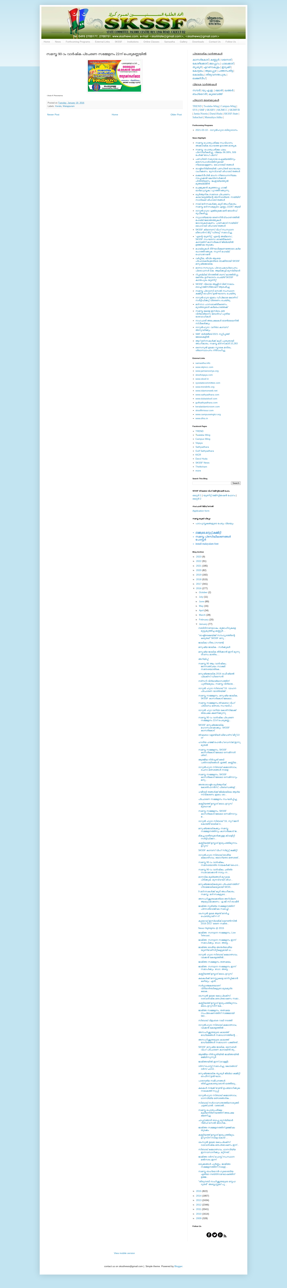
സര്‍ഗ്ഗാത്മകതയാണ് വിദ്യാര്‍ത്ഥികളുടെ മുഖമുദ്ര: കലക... (215, 988)
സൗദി (196, 90)
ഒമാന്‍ (219, 90)
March (202, 615)
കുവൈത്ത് (215, 94)
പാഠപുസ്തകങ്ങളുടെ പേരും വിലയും (214, 523)
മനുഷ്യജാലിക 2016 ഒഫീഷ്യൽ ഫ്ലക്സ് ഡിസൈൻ (216, 675)
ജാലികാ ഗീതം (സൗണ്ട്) (211, 642)
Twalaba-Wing (211, 106)
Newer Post (53, 114)
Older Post (176, 114)
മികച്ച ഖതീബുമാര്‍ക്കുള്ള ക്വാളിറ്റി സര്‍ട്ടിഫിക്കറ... (216, 837)
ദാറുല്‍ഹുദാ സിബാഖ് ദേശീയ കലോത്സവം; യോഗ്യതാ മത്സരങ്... (219, 856)
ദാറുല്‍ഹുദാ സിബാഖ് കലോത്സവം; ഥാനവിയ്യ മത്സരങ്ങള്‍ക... (217, 1096)
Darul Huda (201, 458)
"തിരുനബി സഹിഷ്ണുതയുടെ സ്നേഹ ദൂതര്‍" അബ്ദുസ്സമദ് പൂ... (217, 1183)
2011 (199, 1209)
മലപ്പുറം (214, 63)
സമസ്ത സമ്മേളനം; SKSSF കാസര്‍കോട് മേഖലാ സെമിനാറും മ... (217, 814)
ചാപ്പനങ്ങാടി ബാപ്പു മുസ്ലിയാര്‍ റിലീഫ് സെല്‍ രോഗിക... (215, 1121)
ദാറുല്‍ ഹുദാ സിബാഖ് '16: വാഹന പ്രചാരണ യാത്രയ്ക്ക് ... (217, 689)
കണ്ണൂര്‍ (214, 59)
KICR (198, 454)
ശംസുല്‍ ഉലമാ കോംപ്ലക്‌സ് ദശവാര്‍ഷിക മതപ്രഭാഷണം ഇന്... (218, 1143)
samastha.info (202, 363)
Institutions (133, 41)
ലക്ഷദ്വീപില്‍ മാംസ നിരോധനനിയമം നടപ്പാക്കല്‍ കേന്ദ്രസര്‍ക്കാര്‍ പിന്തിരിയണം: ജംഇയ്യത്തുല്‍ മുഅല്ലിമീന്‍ (216, 179)
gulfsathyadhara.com (206, 402)
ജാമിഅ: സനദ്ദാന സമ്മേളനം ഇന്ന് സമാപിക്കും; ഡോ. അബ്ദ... (217, 941)
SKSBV (210, 109)
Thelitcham (201, 466)
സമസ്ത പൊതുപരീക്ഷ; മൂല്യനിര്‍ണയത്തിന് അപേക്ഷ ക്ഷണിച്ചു (216, 1113)
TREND (197, 106)
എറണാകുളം (211, 67)
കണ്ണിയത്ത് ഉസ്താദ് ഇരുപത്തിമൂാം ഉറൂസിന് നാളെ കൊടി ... (216, 1136)
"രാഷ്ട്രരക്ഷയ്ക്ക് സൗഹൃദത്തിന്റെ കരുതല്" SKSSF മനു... (216, 636)
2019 (199, 574)
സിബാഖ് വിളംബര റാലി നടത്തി (215, 1020)
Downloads (198, 41)
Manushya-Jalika (213, 117)
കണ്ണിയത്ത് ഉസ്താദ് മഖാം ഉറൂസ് (215, 973)
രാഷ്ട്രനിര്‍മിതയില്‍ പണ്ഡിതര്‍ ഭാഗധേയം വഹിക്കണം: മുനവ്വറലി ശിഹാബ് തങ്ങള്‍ (217, 170)
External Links (102, 41)
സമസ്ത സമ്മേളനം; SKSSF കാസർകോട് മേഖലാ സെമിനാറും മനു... (217, 777)
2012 (199, 1204)
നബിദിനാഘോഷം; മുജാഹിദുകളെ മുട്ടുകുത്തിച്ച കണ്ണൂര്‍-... (217, 629)
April (201, 610)
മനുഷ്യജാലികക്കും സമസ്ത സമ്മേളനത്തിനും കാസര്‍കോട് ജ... (218, 829)
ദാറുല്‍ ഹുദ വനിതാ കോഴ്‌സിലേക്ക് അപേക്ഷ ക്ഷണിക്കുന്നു (217, 711)
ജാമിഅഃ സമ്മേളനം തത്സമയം (214, 961)
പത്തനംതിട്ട (225, 70)
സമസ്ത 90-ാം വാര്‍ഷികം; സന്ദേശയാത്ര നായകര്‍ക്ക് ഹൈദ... (219, 863)
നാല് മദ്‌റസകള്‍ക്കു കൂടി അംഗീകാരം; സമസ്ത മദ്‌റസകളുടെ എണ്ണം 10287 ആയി (218, 205)
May (201, 606)
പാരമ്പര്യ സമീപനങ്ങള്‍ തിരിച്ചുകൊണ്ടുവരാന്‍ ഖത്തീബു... (217, 1082)
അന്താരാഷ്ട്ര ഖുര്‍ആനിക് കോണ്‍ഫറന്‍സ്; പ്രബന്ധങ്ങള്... (217, 786)
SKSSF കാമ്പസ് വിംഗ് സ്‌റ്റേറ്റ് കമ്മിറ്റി (217, 850)
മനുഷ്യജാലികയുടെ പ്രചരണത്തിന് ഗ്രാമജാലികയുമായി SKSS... (218, 885)
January (203, 624)
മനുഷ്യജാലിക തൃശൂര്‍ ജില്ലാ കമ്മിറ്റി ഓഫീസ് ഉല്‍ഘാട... (219, 1075)
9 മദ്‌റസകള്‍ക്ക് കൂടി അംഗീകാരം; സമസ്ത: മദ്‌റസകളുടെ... (216, 893)
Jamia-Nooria (201, 113)
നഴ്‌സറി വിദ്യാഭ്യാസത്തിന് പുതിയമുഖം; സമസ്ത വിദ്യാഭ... (216, 682)
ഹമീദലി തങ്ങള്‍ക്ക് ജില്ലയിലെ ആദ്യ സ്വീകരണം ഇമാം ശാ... (219, 793)
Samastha (169, 41)
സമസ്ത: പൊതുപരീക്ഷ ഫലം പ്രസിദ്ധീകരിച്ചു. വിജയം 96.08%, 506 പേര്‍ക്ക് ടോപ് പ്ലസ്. (215, 152)
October (203, 592)
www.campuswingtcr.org (208, 414)
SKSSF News (202, 462)
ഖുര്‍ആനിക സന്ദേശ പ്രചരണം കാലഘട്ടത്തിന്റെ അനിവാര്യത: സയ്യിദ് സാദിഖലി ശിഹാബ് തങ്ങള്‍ (217, 197)
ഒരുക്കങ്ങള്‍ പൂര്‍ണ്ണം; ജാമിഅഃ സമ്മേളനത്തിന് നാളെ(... (214, 1165)
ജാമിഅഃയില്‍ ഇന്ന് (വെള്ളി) (213, 1061)
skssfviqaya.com (204, 375)
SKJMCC (222, 109)
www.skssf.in (202, 378)
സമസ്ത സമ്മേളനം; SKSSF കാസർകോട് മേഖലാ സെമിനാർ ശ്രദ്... (217, 752)
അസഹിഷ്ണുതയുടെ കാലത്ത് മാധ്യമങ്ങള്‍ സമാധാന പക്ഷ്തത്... (218, 1041)
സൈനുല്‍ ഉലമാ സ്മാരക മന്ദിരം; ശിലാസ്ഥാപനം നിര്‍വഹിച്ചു (213, 349)
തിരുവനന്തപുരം (216, 74)
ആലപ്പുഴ (210, 70)
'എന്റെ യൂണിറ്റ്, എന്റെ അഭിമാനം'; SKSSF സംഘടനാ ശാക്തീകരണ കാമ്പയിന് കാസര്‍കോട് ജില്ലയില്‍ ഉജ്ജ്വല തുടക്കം (214, 240)
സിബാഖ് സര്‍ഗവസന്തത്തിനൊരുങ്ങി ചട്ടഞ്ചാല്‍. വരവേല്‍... (218, 1104)
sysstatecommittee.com (207, 382)
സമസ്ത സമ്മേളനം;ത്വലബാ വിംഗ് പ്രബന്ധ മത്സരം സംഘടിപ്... (216, 704)
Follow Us (231, 41)
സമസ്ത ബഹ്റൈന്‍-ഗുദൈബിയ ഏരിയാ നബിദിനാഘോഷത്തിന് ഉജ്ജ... (216, 1174)
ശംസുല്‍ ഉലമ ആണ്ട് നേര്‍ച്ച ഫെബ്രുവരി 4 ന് (213, 914)
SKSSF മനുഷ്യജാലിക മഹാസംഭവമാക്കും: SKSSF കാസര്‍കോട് (214, 728)
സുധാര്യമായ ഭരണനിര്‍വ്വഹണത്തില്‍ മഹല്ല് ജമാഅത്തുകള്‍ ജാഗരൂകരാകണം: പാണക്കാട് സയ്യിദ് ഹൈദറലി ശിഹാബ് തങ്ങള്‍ (217, 221)
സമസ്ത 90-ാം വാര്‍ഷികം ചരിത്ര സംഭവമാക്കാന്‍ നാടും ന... (215, 871)
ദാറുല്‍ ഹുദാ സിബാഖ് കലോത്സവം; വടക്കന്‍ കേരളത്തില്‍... (218, 956)
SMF (202, 109)
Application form (200, 510)
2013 (199, 1200)
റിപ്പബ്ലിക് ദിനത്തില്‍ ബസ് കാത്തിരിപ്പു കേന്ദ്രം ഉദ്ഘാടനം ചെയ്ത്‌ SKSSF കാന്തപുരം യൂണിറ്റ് (216, 277)
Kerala (58, 106)
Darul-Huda (216, 113)
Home (47, 41)
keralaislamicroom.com (207, 406)
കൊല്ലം (198, 74)
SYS (194, 109)
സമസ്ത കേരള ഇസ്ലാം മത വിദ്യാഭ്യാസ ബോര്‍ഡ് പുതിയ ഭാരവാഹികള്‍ (212, 314)
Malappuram (69, 106)
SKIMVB (234, 109)
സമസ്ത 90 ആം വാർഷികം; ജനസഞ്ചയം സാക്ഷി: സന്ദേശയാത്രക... (212, 666)
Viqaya (199, 443)
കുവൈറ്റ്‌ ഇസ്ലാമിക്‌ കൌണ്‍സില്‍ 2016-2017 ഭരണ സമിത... (217, 922)
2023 (199, 556)
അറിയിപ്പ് (203, 659)
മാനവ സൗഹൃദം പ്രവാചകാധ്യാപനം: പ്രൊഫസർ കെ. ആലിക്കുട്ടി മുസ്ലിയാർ (217, 269)
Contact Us (215, 41)
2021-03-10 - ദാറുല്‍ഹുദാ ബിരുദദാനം (216, 130)
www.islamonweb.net (206, 390)
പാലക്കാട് (227, 63)
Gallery (183, 41)
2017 (199, 583)
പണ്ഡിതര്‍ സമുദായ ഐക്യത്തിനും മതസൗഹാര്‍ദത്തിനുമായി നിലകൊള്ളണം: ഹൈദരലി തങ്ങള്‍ (215, 162)
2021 (199, 565)
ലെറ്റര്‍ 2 (196, 498)
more (198, 470)
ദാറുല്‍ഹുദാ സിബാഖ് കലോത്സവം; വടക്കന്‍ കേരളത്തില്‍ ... (217, 1026)
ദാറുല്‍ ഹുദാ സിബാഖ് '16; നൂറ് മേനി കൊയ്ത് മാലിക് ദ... (218, 822)
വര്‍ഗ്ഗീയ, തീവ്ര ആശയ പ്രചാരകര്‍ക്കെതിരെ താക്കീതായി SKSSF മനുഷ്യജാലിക (217, 261)
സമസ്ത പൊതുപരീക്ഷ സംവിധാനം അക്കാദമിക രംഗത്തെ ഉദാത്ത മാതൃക (215, 144)
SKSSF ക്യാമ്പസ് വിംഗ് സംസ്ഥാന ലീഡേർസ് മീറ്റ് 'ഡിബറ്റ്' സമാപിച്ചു (214, 231)
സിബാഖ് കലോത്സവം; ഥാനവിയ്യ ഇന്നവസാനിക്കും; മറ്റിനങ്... (217, 1151)
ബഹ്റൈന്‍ (199, 94)
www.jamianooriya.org (207, 371)
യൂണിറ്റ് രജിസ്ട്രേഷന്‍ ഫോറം (219, 495)
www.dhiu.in (201, 418)
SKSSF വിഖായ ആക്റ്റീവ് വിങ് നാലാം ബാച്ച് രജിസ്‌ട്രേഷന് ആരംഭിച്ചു (214, 285)
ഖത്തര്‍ (229, 90)
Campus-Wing (228, 106)
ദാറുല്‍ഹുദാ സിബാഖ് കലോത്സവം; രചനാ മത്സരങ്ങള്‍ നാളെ (217, 768)
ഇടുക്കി (226, 67)
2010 (199, 1213)
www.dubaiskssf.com (206, 398)
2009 (199, 1218)
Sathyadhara (202, 447)
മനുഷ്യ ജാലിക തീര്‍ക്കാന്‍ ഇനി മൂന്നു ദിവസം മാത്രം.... (219, 653)
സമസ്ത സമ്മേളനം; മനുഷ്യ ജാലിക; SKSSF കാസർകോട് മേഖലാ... (218, 697)
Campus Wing (202, 439)
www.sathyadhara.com (207, 394)
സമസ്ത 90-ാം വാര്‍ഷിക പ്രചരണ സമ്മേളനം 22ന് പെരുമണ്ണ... (216, 719)
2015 (199, 1191)
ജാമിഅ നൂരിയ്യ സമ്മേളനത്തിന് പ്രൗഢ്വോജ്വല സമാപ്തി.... (216, 907)
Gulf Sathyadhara (204, 451)
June (202, 601)
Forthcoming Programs (78, 41)
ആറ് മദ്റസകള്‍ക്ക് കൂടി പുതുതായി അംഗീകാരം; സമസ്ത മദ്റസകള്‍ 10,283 (216, 342)
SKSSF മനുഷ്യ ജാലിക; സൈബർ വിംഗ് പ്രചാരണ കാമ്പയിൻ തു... (217, 1048)
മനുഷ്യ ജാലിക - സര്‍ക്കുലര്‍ (214, 647)
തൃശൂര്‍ (197, 67)
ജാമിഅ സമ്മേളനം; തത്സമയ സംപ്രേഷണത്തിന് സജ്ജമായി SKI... (216, 1013)
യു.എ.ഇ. (207, 90)
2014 (199, 1195)
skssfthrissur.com (204, 410)
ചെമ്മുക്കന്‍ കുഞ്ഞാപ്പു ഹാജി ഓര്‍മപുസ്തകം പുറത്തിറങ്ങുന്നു (212, 189)
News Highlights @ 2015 (211, 928)
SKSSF (118, 41)
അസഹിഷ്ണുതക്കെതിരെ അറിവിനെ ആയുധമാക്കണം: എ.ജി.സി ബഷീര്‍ (218, 900)
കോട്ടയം (197, 70)
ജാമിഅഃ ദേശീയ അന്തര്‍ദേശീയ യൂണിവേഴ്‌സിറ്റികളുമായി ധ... (215, 948)
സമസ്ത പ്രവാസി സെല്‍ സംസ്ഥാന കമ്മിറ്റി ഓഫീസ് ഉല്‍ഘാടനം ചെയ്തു (215, 292)
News (58, 41)
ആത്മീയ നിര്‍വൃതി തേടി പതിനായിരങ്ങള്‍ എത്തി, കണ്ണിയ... (218, 761)
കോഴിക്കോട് (199, 63)
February (204, 619)
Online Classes (151, 41)
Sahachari (197, 117)
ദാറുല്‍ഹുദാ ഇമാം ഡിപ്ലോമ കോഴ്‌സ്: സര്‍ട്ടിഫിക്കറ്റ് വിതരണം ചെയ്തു (216, 299)
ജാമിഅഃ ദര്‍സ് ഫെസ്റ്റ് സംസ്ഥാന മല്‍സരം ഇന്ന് (216, 1158)
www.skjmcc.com (204, 367)
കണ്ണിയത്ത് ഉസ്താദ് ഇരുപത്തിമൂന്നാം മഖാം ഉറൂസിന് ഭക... (217, 1004)
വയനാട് (226, 59)
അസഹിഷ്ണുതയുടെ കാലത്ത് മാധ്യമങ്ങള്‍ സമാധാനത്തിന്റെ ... (218, 1033)
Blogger (178, 1266)
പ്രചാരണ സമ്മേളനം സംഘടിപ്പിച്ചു (217, 799)
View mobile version (124, 1253)
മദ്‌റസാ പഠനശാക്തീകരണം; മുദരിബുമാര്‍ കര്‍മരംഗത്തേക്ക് (211, 305)
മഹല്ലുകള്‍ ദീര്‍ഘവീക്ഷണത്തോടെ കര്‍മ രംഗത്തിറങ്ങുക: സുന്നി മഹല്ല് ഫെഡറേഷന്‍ (217, 251)
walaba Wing (202, 435)
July (201, 596)
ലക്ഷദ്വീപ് (198, 78)
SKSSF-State (231, 113)
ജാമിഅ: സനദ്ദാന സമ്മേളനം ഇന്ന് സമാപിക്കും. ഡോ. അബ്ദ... (217, 968)
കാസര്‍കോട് (200, 59)
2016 (199, 588)
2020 (199, 570)
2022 (199, 561)
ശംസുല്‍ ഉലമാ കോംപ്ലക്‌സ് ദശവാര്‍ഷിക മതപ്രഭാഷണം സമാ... (219, 997)
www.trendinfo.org (204, 386)
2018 (199, 579)
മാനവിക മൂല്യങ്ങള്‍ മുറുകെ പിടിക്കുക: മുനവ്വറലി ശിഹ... (215, 878)
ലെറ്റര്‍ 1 (196, 495)
